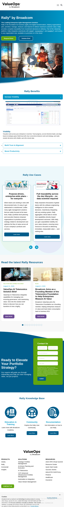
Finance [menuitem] (48, 475)
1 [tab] (22, 325)
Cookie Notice (34, 506)
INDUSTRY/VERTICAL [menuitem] (53, 472)
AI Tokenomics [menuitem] (23, 470)
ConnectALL (39, 31)
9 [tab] (41, 325)
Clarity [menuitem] (3, 462)
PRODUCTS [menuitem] (5, 459)
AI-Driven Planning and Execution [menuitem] (26, 467)
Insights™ (51, 31)
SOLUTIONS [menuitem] (22, 459)
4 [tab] (29, 325)
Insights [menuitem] (3, 469)
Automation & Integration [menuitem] (26, 479)
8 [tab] (39, 325)
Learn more (16, 234)
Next (36, 247)
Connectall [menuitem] (4, 467)
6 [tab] (34, 325)
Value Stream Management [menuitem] (27, 482)
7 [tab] (36, 325)
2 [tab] (25, 325)
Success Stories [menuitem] (51, 469)
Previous (30, 247)
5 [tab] (32, 325)
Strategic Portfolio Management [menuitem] (24, 462)
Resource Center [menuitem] (51, 464)
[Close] (59, 494)
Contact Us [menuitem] (7, 486)
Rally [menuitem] (3, 464)
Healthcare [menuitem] (49, 477)
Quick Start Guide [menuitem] (51, 467)
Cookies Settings (52, 497)
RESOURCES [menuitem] (50, 459)
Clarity (31, 31)
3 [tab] (27, 325)
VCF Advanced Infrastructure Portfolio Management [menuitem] (25, 474)
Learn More (10, 435)
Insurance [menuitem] (49, 480)
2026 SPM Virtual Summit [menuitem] (54, 462)
